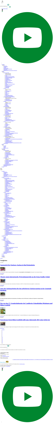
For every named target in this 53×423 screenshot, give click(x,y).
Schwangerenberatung (8, 178)
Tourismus (6, 125)
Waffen (6, 130)
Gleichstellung (7, 87)
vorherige (3, 329)
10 (2, 337)
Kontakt (27, 359)
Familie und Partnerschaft (8, 80)
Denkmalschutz (7, 118)
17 (2, 342)
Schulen (6, 206)
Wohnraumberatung (7, 86)
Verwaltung (3, 148)
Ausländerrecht (7, 129)
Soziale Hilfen (7, 190)
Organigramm (7, 162)
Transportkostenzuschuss (8, 100)
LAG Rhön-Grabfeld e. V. (8, 242)
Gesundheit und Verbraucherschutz (8, 229)
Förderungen (5, 253)
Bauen (6, 214)
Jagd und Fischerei (7, 223)
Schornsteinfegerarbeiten (8, 134)
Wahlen (5, 147)
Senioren (6, 84)
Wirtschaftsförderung (8, 114)
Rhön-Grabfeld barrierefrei (8, 85)
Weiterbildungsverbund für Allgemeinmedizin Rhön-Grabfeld (13, 142)
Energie (6, 93)
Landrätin (5, 145)
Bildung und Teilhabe (8, 111)
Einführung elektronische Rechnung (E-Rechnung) (10, 70)
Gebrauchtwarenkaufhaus (8, 200)
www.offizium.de (8, 366)
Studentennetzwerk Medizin (9, 233)
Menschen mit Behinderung (9, 82)
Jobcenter (6, 184)
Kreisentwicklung (7, 152)
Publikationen (7, 245)
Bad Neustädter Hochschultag (9, 113)
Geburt (6, 75)
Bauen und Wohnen (6, 212)
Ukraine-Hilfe (5, 69)
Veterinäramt (7, 139)
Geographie (6, 156)
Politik (3, 144)
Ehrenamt (6, 218)
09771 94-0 (4, 355)
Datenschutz (17, 359)
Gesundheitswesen (7, 138)
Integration (6, 209)
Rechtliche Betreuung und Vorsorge (10, 187)
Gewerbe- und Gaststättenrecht (9, 133)
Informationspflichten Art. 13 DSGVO (33, 359)
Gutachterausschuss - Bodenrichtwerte (10, 120)
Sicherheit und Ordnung (7, 221)
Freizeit (5, 121)
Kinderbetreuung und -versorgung (9, 76)
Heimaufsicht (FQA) (8, 81)
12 (2, 338)
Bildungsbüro (7, 112)
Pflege (6, 83)
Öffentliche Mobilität (8, 103)
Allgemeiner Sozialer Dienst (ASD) (10, 77)
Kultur (6, 126)
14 (2, 340)
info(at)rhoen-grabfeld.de (5, 356)
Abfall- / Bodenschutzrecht (8, 95)
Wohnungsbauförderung (8, 119)
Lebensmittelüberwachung (8, 140)
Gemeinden (6, 155)
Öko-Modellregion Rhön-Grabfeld (9, 154)
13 (2, 339)
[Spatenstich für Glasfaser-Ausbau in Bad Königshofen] (2, 270)
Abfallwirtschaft (7, 199)
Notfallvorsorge (6, 143)
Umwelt (5, 88)
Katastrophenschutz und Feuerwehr (10, 131)
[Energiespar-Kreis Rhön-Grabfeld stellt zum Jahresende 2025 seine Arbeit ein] (2, 325)
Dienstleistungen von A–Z (7, 165)
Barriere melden (50, 359)
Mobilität (5, 101)
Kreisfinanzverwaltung (8, 161)
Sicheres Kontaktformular (41, 359)
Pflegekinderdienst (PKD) (8, 181)
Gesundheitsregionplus (8, 141)
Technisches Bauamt (8, 117)
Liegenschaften (7, 91)
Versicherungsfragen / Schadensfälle (8, 164)
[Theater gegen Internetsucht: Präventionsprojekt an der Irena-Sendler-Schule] (2, 282)
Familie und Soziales (6, 72)
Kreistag (5, 146)
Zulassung (6, 204)
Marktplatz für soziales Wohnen (9, 217)
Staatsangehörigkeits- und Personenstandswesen (11, 226)
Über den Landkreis (6, 150)
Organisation (5, 157)
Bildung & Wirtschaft (6, 106)
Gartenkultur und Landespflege (9, 198)
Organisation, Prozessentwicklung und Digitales (11, 247)
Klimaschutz (7, 94)
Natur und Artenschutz (8, 90)
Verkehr (6, 104)
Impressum (24, 359)
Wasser (6, 92)
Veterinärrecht (7, 135)
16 (2, 341)
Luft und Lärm (7, 195)
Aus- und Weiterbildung (8, 110)
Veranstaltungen (6, 66)
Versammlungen (7, 132)
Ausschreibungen (6, 68)
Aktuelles (3, 64)
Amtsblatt (5, 67)
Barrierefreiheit (46, 359)
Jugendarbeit (7, 78)
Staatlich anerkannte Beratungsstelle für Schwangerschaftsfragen (13, 230)
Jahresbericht (7, 250)
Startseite (3, 255)
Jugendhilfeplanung (7, 79)
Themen (3, 71)
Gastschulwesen (7, 109)
